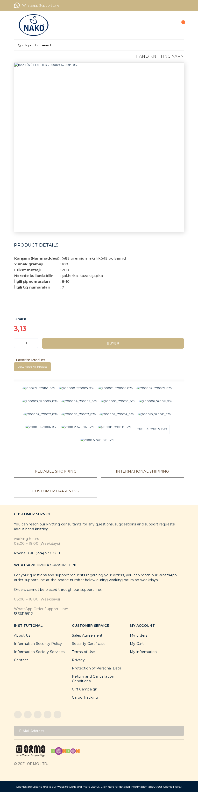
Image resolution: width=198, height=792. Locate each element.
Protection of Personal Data (96, 668)
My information (143, 652)
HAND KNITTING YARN (160, 56)
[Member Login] (165, 25)
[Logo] (33, 25)
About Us (22, 635)
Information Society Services (39, 652)
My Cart (137, 643)
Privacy (78, 660)
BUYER (113, 343)
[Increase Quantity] (34, 343)
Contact (21, 660)
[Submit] (178, 731)
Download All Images (32, 366)
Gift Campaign (84, 689)
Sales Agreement (87, 635)
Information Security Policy (38, 643)
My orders (139, 635)
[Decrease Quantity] (17, 343)
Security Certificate (89, 643)
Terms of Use (83, 652)
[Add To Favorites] (99, 360)
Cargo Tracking (85, 697)
